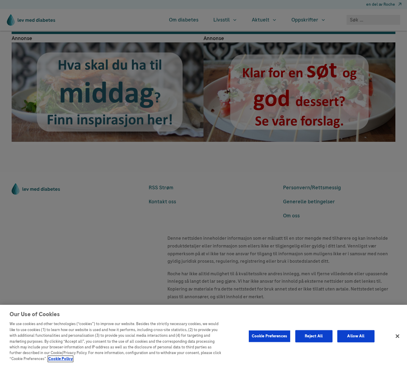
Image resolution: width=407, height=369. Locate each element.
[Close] (397, 336)
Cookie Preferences (269, 336)
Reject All (314, 336)
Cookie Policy (60, 359)
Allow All (355, 336)
